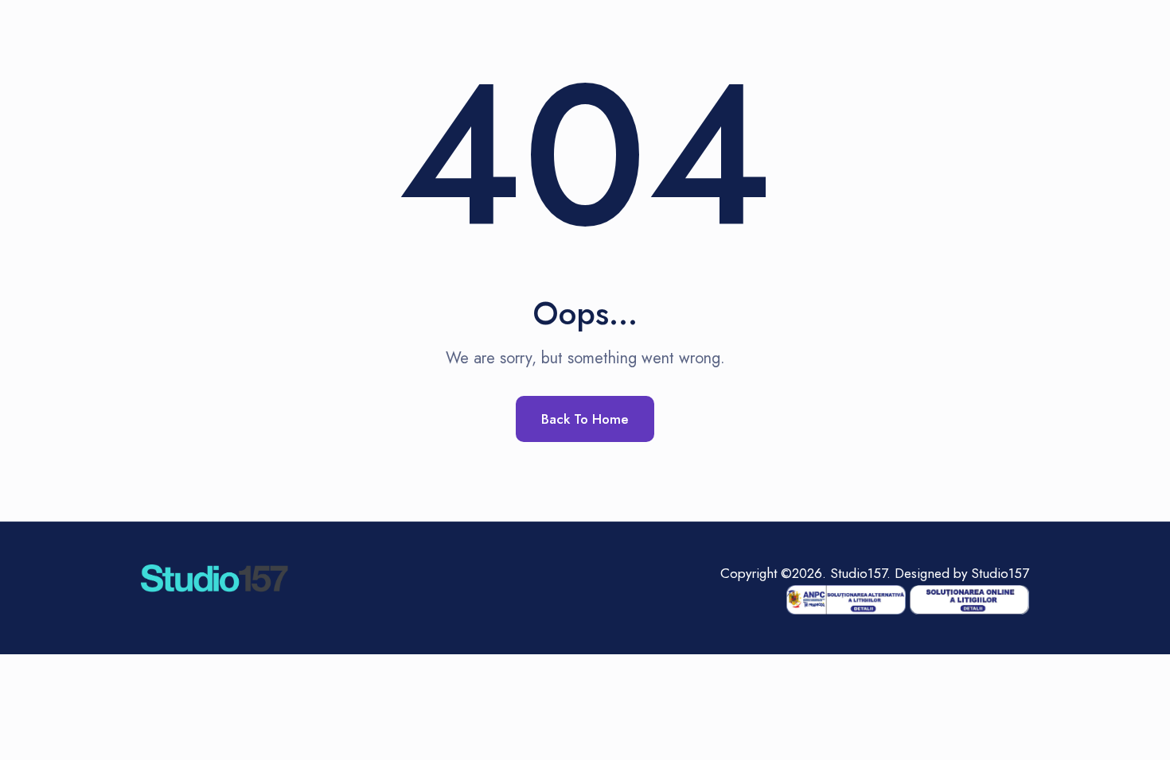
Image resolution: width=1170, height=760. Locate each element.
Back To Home (585, 418)
